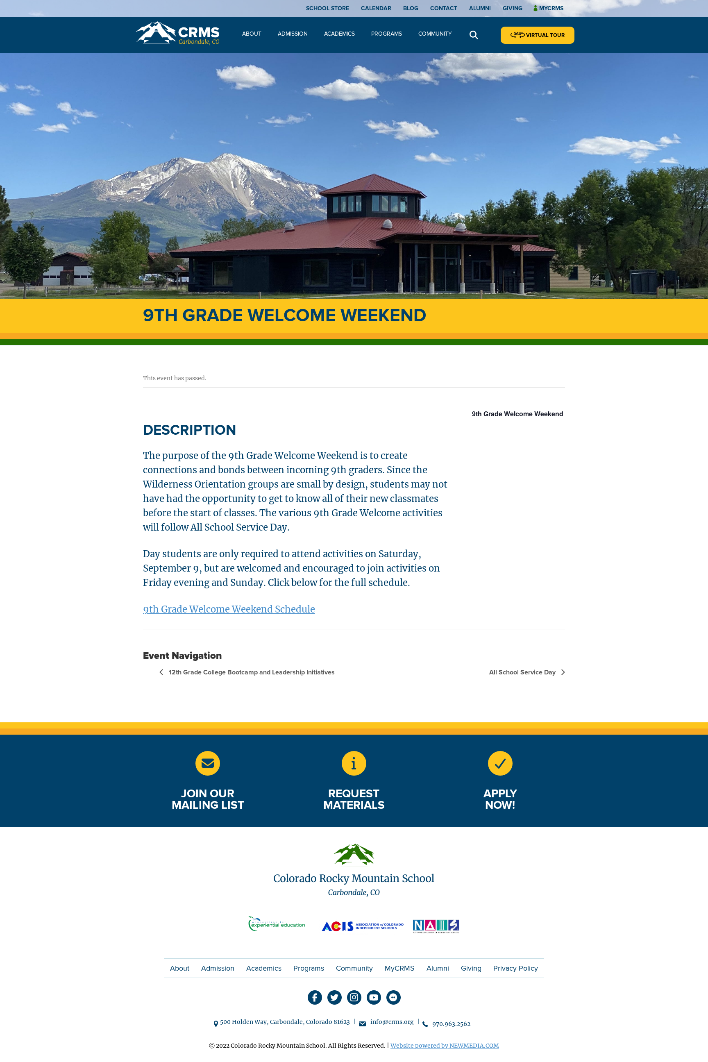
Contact (443, 8)
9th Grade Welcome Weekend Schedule (229, 609)
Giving (512, 8)
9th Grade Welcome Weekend (517, 413)
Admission (293, 33)
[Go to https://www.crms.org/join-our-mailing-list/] (207, 763)
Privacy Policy (515, 968)
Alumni (480, 8)
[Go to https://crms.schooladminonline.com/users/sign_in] (500, 763)
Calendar (376, 8)
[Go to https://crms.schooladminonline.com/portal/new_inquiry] (354, 763)
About (251, 33)
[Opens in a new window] (280, 925)
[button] (474, 35)
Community (435, 33)
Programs (386, 33)
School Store (327, 8)
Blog (410, 8)
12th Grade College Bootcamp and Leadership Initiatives (251, 672)
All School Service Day (523, 672)
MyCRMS (400, 968)
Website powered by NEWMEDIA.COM (444, 1045)
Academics (339, 33)
